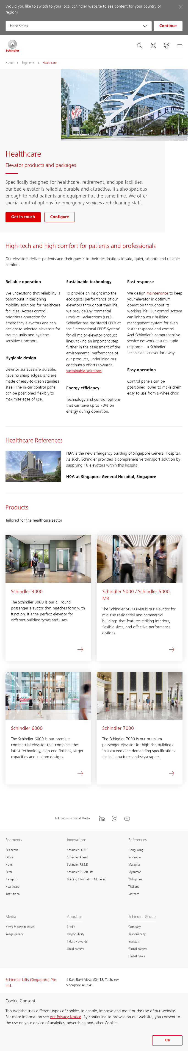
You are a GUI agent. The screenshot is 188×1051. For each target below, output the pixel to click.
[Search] (140, 46)
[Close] (180, 7)
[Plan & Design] (153, 46)
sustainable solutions (84, 371)
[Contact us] (166, 46)
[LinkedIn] (102, 818)
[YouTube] (127, 818)
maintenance (157, 294)
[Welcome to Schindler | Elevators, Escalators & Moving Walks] (13, 46)
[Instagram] (114, 818)
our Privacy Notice (65, 1017)
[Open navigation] (179, 46)
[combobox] (79, 26)
